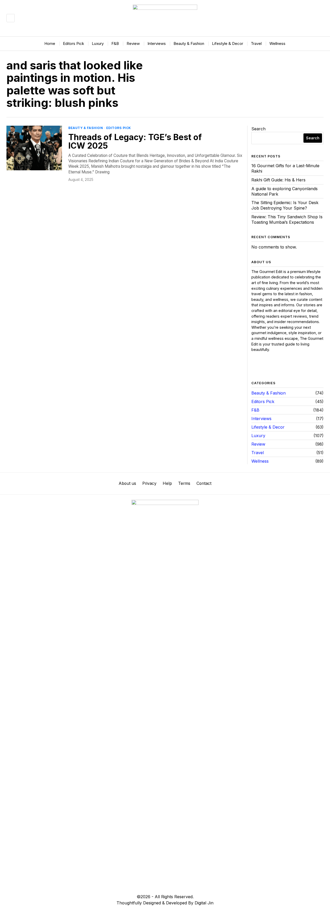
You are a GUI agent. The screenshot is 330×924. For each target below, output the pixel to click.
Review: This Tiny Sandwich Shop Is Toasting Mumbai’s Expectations (287, 219)
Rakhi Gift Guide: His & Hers (278, 179)
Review (258, 444)
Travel (257, 452)
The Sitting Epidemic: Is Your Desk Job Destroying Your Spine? (284, 205)
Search (258, 128)
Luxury (258, 435)
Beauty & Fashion (85, 128)
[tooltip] (255, 367)
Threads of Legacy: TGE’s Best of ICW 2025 (135, 141)
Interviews (261, 418)
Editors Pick (118, 128)
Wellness (260, 461)
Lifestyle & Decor (268, 427)
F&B (255, 410)
